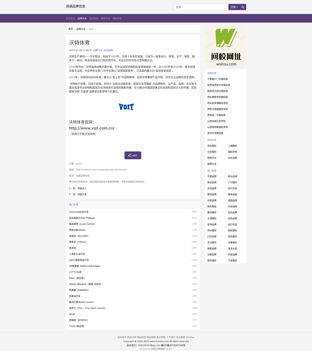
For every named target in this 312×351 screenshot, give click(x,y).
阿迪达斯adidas (77, 229)
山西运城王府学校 (216, 121)
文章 (233, 7)
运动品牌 (108, 50)
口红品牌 (211, 236)
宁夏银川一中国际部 (217, 79)
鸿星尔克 (82, 194)
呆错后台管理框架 (158, 349)
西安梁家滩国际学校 (217, 103)
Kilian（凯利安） (77, 278)
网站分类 (211, 139)
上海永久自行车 (77, 254)
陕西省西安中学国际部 (218, 85)
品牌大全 (82, 18)
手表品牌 (211, 176)
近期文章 (211, 73)
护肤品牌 (211, 200)
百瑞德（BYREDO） (79, 320)
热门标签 (211, 170)
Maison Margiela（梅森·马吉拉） (86, 284)
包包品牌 (232, 212)
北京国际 (211, 151)
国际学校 (117, 18)
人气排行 (170, 337)
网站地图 (151, 337)
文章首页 (70, 18)
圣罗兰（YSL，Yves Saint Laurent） (88, 308)
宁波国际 (232, 260)
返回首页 (122, 337)
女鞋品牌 (211, 254)
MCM (72, 314)
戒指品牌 (232, 200)
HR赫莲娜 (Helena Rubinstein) (84, 266)
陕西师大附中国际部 (217, 91)
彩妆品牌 (232, 206)
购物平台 (105, 18)
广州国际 (232, 182)
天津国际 (211, 218)
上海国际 (232, 145)
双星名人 (82, 188)
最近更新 (161, 337)
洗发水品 (232, 248)
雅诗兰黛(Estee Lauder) (81, 302)
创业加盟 (93, 18)
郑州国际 (211, 230)
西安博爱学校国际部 (217, 97)
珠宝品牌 (211, 182)
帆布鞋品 (211, 206)
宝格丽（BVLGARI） (79, 235)
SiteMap (190, 337)
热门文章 (73, 204)
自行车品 (232, 188)
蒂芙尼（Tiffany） (78, 241)
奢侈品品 (232, 194)
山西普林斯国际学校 (217, 127)
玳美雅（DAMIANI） (79, 290)
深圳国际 (211, 145)
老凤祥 (72, 248)
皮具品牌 (232, 218)
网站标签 (141, 337)
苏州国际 (211, 242)
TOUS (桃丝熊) (76, 326)
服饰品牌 (211, 194)
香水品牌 (232, 176)
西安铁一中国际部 (216, 115)
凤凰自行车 (74, 296)
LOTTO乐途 (75, 272)
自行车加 (232, 224)
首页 (70, 28)
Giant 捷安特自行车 (79, 260)
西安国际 (232, 230)
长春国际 (232, 242)
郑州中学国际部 (215, 133)
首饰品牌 (211, 224)
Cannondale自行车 (79, 211)
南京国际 (211, 260)
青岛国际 (232, 236)
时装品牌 (232, 254)
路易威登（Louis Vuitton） (82, 223)
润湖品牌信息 (75, 6)
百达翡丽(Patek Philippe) (82, 217)
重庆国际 (211, 212)
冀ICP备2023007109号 (173, 345)
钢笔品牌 (211, 248)
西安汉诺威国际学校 (217, 109)
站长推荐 (180, 337)
